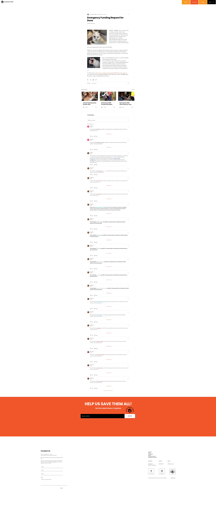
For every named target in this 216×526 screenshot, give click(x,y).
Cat (53, 461)
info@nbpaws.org (171, 463)
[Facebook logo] (151, 471)
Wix (165, 477)
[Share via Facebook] (87, 79)
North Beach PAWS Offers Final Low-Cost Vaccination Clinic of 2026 (125, 103)
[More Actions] (128, 126)
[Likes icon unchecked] (90, 136)
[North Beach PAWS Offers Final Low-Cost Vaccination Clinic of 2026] (126, 96)
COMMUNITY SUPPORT (152, 457)
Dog (51, 461)
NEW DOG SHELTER (151, 456)
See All (133, 89)
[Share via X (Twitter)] (90, 79)
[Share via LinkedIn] (93, 79)
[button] (210, 2)
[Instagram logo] (162, 471)
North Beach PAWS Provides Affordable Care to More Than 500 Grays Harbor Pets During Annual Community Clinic (107, 103)
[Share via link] (96, 79)
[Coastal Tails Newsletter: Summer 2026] (90, 96)
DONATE (149, 451)
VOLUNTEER (150, 454)
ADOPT (149, 452)
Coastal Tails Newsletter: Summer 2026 (89, 103)
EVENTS (149, 455)
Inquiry (42, 477)
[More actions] (128, 14)
